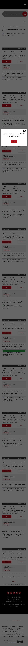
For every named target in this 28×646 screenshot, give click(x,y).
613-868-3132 (6, 432)
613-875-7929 (6, 249)
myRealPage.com (16, 620)
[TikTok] (14, 593)
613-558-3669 (6, 523)
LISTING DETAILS (6, 61)
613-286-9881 (6, 569)
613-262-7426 (6, 203)
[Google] (20, 593)
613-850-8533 (6, 112)
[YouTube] (17, 593)
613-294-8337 (6, 340)
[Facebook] (8, 593)
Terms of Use (13, 642)
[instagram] (11, 593)
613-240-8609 (6, 67)
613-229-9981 (6, 158)
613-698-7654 (6, 478)
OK (20, 642)
